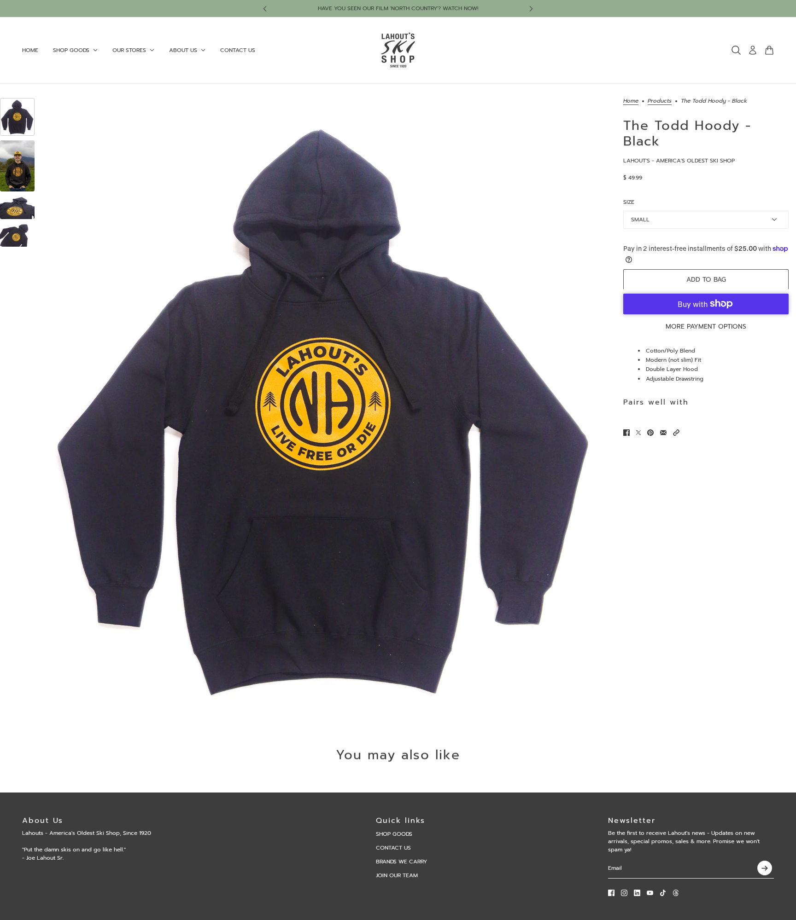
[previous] (264, 8)
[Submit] (764, 868)
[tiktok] (663, 893)
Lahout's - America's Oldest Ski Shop (679, 160)
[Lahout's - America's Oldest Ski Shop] (398, 50)
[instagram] (624, 893)
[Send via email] (663, 433)
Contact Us (393, 848)
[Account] (752, 50)
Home (630, 101)
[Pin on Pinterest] (650, 433)
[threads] (676, 893)
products (660, 101)
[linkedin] (637, 893)
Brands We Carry (401, 861)
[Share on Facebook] (626, 433)
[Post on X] (638, 432)
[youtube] (650, 893)
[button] (676, 433)
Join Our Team (397, 875)
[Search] (736, 50)
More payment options (706, 326)
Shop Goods (394, 834)
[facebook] (611, 893)
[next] (531, 8)
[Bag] (769, 50)
